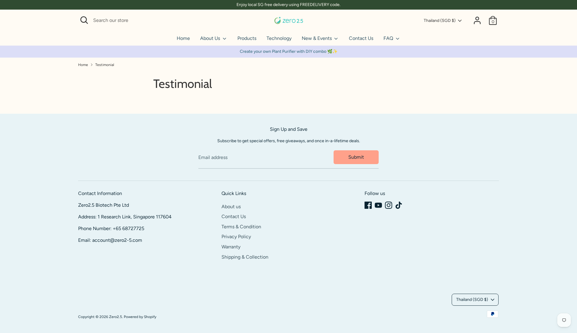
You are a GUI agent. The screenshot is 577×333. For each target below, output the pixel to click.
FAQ (388, 38)
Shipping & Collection (244, 257)
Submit (356, 157)
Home (183, 38)
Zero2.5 (115, 317)
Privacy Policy (236, 236)
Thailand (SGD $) (440, 20)
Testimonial (104, 65)
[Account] (477, 20)
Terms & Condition (241, 227)
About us (231, 206)
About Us (210, 38)
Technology (279, 38)
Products (246, 38)
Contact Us (361, 38)
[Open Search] (84, 20)
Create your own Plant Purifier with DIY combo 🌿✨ (288, 51)
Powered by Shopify (140, 317)
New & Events (317, 38)
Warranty (230, 247)
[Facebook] (368, 205)
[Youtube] (378, 205)
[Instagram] (388, 205)
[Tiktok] (398, 205)
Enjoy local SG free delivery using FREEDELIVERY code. (288, 4)
